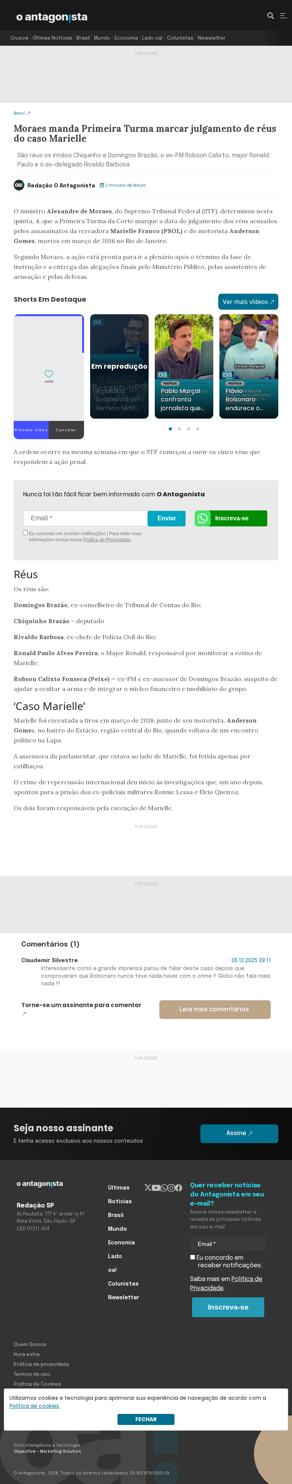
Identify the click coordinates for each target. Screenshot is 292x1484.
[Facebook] (178, 1188)
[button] (170, 428)
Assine (236, 1133)
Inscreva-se (232, 518)
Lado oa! (152, 38)
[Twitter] (148, 1188)
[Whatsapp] (164, 1188)
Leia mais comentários (214, 1009)
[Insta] (171, 1188)
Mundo (102, 38)
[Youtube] (156, 1188)
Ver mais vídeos (245, 301)
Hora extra (27, 1354)
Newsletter (211, 38)
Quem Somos (30, 1344)
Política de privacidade (41, 1364)
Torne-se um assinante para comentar (81, 1005)
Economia (126, 38)
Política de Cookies (37, 1384)
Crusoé (19, 38)
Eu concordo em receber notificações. (228, 1262)
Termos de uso (32, 1374)
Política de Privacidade (107, 539)
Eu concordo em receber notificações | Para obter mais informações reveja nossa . (85, 536)
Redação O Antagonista (61, 186)
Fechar (146, 1419)
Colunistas (180, 38)
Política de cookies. (35, 1406)
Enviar (166, 518)
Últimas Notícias (52, 38)
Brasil (83, 38)
